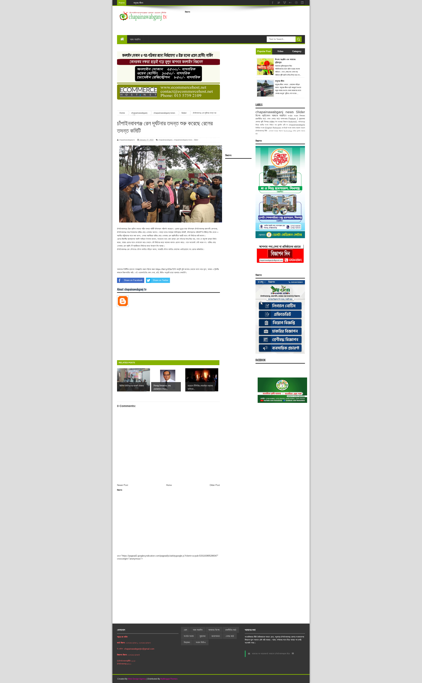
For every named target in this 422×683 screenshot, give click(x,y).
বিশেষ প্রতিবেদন (263, 115)
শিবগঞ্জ (266, 121)
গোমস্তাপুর (301, 122)
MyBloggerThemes (169, 679)
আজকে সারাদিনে (279, 115)
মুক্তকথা (302, 118)
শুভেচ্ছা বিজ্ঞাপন (278, 131)
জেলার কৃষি (259, 121)
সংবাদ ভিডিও (201, 642)
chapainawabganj (165, 140)
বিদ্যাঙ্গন (187, 642)
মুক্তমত (203, 636)
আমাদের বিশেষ (213, 629)
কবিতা (294, 131)
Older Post (215, 485)
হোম (185, 629)
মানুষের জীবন (279, 81)
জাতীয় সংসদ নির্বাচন (266, 125)
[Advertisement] (245, 22)
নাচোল (303, 128)
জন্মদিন (298, 131)
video (271, 121)
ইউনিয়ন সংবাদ (260, 128)
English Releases (273, 128)
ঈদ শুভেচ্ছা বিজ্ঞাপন (281, 122)
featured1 (292, 122)
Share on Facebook (133, 280)
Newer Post (122, 485)
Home (169, 485)
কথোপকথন (215, 636)
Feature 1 (293, 118)
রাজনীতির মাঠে (261, 118)
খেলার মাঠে (275, 118)
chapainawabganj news (183, 140)
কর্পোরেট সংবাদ (287, 128)
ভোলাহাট (271, 131)
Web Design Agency (137, 679)
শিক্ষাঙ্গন (302, 115)
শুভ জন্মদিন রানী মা (281, 125)
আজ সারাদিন (135, 39)
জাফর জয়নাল (296, 128)
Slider (196, 140)
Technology (288, 131)
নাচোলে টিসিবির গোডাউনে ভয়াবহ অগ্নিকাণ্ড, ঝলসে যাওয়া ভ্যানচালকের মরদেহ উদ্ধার (166, 2)
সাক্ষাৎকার (284, 118)
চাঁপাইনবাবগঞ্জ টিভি (261, 131)
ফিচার (257, 125)
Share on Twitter (160, 280)
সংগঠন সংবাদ (293, 115)
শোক (268, 118)
